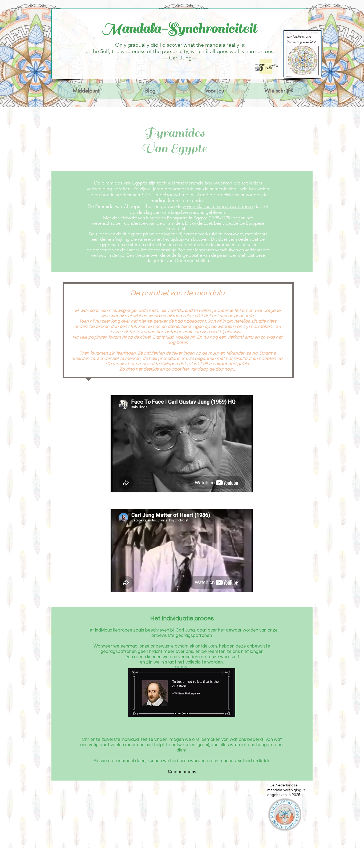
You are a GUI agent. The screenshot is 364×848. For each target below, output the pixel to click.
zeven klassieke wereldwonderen (218, 206)
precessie (102, 249)
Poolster (185, 249)
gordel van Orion (169, 260)
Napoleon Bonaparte (167, 217)
